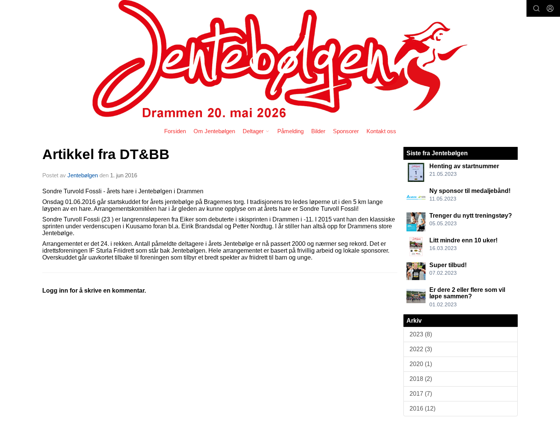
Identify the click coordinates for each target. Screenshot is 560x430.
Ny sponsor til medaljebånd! (469, 191)
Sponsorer (346, 131)
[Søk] (536, 8)
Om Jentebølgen (214, 131)
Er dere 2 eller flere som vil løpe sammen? (467, 293)
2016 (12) (422, 408)
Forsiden (175, 131)
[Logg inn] (550, 8)
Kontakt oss (381, 131)
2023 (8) (421, 334)
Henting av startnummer (464, 166)
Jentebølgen (82, 175)
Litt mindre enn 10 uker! (463, 240)
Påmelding (290, 131)
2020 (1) (421, 364)
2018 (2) (421, 379)
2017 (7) (421, 393)
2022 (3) (421, 349)
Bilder (318, 131)
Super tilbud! (448, 265)
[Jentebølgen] (280, 61)
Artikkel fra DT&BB (106, 154)
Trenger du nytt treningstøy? (470, 215)
